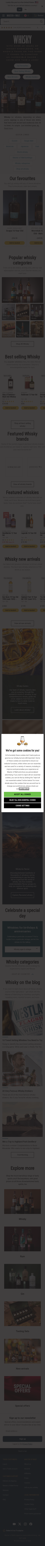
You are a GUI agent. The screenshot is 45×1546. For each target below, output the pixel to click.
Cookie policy (24, 789)
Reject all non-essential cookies (22, 800)
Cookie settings (22, 805)
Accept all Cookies (22, 794)
